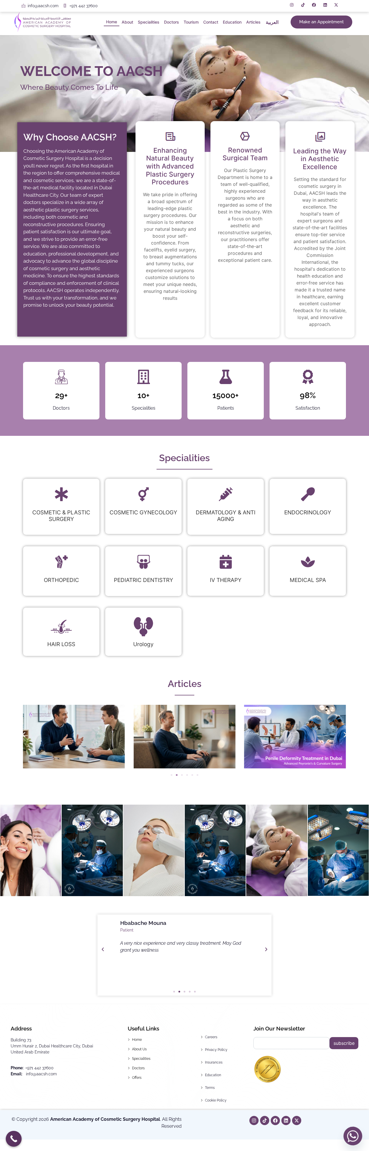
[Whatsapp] (353, 1136)
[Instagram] (254, 1120)
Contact (210, 22)
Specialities (148, 22)
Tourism (191, 22)
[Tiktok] (264, 1120)
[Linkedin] (286, 1120)
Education (232, 22)
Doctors (171, 22)
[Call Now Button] (14, 1139)
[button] (23, 734)
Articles (253, 22)
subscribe (344, 1043)
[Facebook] (275, 1120)
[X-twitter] (296, 1120)
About (127, 22)
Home (111, 21)
